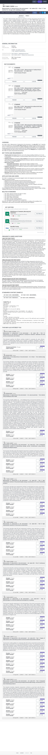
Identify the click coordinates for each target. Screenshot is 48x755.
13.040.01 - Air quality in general (18, 49)
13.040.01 (13, 12)
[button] (34, 13)
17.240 (17, 12)
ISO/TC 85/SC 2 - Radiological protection (20, 53)
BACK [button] (3, 12)
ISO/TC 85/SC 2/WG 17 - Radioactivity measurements (23, 55)
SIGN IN (44, 1)
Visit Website (39, 213)
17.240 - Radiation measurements (18, 51)
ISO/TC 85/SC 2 (23, 12)
